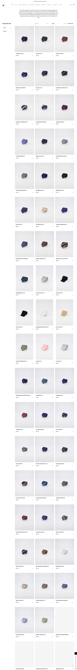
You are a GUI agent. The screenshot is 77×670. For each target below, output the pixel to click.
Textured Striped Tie (20, 156)
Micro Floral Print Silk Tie (41, 463)
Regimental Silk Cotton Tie (62, 258)
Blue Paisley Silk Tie (40, 532)
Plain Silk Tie (38, 361)
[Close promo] (75, 1)
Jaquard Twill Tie (19, 53)
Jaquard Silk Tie (39, 395)
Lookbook (54, 4)
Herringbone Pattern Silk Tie (42, 327)
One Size (24, 50)
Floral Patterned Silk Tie (21, 361)
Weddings (43, 4)
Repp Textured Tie (19, 566)
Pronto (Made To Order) (33, 4)
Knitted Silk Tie (59, 292)
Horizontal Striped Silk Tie (62, 87)
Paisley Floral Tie (19, 600)
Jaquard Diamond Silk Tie (61, 224)
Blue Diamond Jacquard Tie (62, 600)
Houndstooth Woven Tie (61, 156)
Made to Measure (23, 4)
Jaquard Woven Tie (60, 122)
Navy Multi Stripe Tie (20, 498)
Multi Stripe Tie (59, 429)
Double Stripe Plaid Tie (41, 634)
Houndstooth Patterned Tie (22, 258)
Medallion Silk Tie (40, 156)
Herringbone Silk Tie (20, 292)
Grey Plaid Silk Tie (60, 532)
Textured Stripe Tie (40, 429)
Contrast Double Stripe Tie (42, 668)
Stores (60, 4)
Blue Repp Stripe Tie (20, 668)
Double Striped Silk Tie (41, 258)
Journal (49, 4)
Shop (16, 4)
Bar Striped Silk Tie (40, 224)
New (13, 4)
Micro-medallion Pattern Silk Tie (23, 395)
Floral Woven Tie (59, 53)
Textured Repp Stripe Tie (41, 498)
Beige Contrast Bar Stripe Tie (62, 634)
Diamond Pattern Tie (60, 498)
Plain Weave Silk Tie (40, 292)
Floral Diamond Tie (20, 634)
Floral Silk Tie (39, 53)
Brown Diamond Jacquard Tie (42, 566)
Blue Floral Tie (19, 224)
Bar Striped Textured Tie (41, 122)
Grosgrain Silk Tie (40, 190)
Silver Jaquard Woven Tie (21, 190)
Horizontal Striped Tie (21, 87)
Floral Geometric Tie (40, 600)
